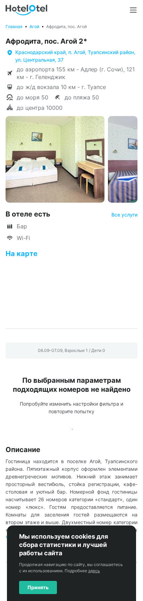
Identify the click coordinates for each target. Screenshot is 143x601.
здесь (94, 570)
